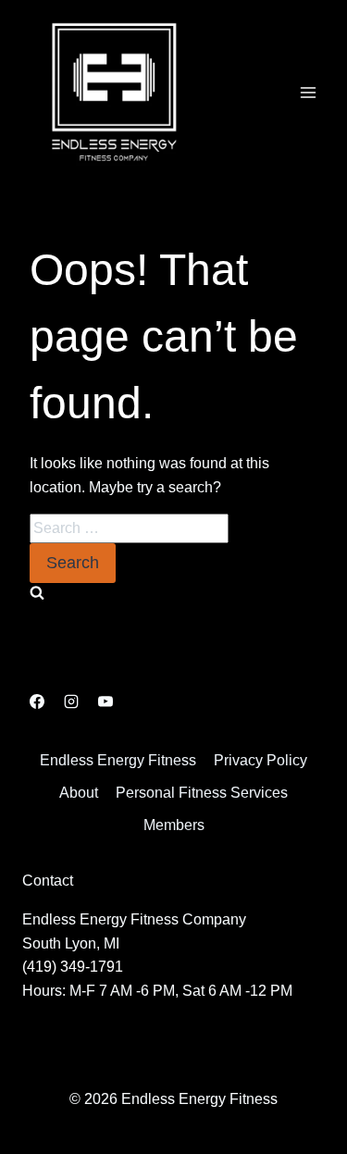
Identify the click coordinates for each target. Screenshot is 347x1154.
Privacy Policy (260, 760)
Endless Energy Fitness (118, 760)
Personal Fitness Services (202, 792)
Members (173, 825)
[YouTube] (105, 701)
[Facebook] (37, 701)
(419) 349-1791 (72, 966)
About (78, 792)
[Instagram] (71, 701)
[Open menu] (308, 92)
